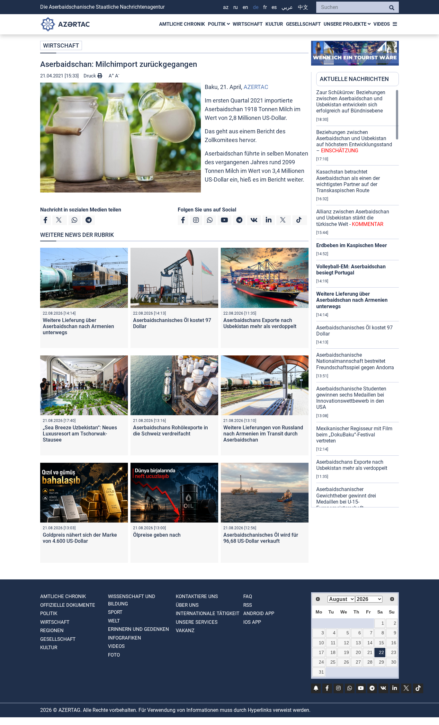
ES (274, 7)
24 (321, 662)
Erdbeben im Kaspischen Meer (351, 245)
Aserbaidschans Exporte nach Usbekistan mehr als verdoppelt (259, 323)
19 (346, 652)
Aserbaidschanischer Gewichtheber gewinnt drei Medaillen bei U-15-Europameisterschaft (346, 498)
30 (393, 662)
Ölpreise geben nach (157, 535)
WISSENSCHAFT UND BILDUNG (131, 600)
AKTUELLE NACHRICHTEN (354, 79)
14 (369, 642)
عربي (287, 7)
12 (346, 642)
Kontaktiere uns (197, 596)
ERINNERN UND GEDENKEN (138, 629)
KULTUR (274, 24)
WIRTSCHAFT (248, 24)
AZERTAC (256, 87)
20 (358, 652)
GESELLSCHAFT (303, 24)
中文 (303, 7)
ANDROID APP (258, 613)
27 (358, 662)
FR (265, 7)
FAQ (247, 596)
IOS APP (252, 622)
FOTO (114, 655)
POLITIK (217, 24)
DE (255, 7)
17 (321, 652)
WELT (114, 621)
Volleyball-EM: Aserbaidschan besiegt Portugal (351, 270)
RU (235, 7)
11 (333, 642)
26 (346, 662)
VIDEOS (381, 24)
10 (321, 642)
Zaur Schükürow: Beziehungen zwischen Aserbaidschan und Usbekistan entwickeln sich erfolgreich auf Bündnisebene (350, 101)
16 (393, 642)
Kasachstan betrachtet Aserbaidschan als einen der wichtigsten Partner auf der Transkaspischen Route (348, 181)
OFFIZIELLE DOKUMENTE (67, 605)
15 (381, 642)
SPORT (115, 612)
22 (381, 652)
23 (393, 652)
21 (369, 652)
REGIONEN (52, 630)
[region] (357, 298)
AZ (225, 7)
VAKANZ (185, 630)
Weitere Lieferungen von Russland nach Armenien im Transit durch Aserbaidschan (263, 434)
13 (358, 642)
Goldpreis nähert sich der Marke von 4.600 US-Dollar (80, 538)
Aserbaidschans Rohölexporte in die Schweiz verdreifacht (170, 431)
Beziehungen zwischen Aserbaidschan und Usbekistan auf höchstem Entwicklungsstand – (354, 141)
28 (369, 662)
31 (321, 672)
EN (245, 7)
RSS (247, 605)
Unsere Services (197, 622)
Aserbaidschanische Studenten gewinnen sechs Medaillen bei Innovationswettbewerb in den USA (351, 398)
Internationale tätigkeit (207, 613)
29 (381, 662)
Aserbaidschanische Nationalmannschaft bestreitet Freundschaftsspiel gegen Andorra (355, 361)
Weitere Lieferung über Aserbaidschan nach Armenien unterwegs (78, 326)
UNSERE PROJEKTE (346, 24)
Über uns (187, 605)
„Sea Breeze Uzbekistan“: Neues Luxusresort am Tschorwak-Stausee (80, 434)
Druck (90, 76)
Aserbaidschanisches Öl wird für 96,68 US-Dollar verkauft (260, 538)
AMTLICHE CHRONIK (182, 24)
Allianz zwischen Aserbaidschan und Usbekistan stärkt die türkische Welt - (352, 218)
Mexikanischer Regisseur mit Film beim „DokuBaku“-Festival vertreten (354, 434)
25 (333, 662)
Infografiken (124, 638)
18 (333, 652)
